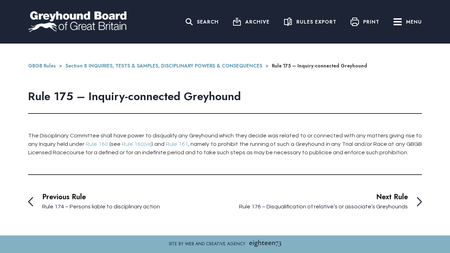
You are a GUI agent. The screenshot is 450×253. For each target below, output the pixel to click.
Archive (257, 22)
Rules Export (316, 22)
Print (371, 22)
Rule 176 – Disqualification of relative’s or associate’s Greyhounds (323, 206)
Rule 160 (97, 144)
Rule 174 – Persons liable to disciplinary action (101, 206)
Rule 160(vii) (137, 144)
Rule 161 (177, 144)
